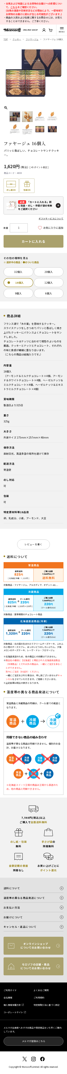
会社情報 (8, 997)
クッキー (17, 39)
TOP (6, 39)
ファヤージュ (32, 39)
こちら (13, 7)
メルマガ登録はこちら (33, 1041)
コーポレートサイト (13, 1012)
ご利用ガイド (10, 990)
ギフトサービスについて (51, 218)
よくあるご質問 (41, 990)
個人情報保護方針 (12, 1004)
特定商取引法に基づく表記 (47, 1004)
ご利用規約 (39, 997)
